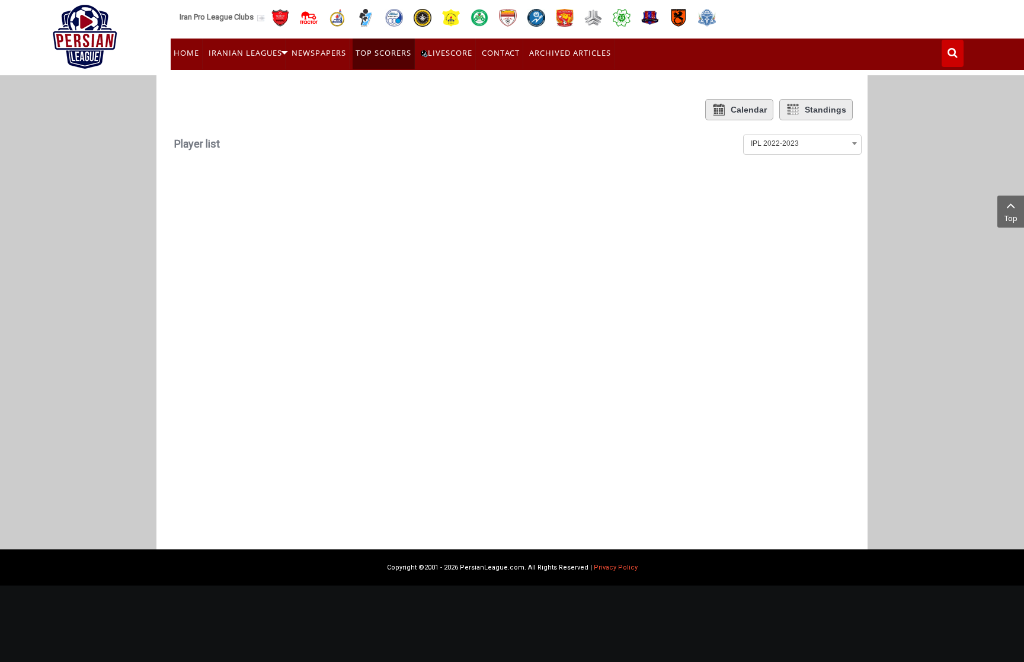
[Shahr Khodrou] (565, 16)
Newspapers (319, 52)
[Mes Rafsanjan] (678, 16)
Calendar (749, 109)
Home (186, 52)
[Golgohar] (536, 16)
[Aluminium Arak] (707, 16)
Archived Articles (570, 52)
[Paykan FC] (366, 16)
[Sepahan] (422, 16)
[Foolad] (508, 16)
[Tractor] (309, 16)
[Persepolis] (280, 16)
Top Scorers (383, 52)
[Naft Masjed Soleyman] (337, 16)
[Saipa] (593, 17)
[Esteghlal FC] (394, 16)
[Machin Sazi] (622, 16)
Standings (825, 109)
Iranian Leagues (245, 52)
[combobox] (802, 143)
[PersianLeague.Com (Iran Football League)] (85, 33)
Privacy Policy (616, 567)
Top (1010, 218)
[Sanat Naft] (451, 16)
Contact (501, 52)
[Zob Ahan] (479, 16)
